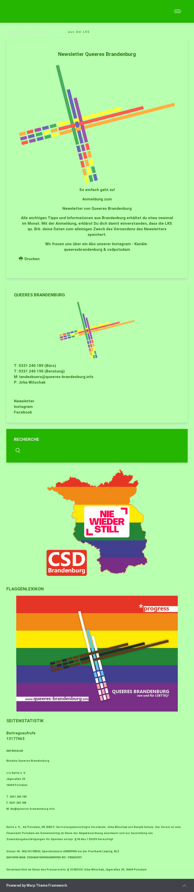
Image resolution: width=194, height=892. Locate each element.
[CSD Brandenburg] (97, 522)
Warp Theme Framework (47, 885)
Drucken (31, 259)
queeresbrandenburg (83, 249)
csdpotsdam (118, 249)
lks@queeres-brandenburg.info (32, 809)
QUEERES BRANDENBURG (29, 32)
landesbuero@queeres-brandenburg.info (56, 377)
